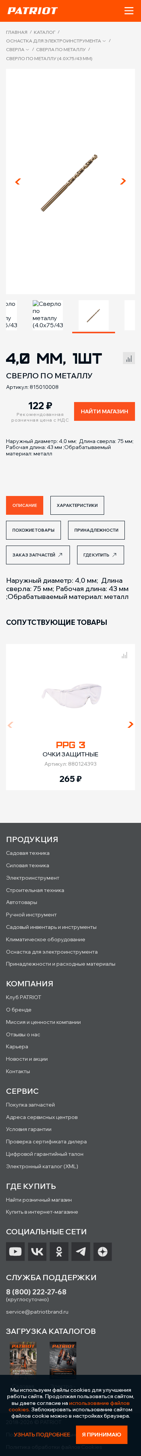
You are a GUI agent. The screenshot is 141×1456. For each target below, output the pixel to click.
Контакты (18, 1071)
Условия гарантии (29, 1129)
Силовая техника (27, 865)
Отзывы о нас (23, 1034)
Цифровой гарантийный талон (44, 1154)
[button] (128, 10)
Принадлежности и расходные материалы (60, 963)
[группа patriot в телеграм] (80, 1251)
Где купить (96, 555)
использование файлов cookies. (69, 1406)
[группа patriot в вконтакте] (37, 1251)
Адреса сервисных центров (41, 1117)
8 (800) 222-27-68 (36, 1292)
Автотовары (21, 902)
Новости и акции (27, 1058)
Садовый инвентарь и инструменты (51, 927)
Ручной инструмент (31, 914)
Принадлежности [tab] (96, 530)
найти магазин (104, 411)
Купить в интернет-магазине (42, 1211)
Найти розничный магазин (39, 1199)
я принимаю (101, 1434)
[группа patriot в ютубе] (15, 1251)
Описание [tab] (24, 505)
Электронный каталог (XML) (42, 1166)
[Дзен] (102, 1251)
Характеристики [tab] (77, 505)
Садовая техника (28, 853)
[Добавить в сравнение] (129, 357)
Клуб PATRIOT (23, 997)
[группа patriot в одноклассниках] (59, 1251)
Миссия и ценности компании (43, 1022)
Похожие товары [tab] (33, 530)
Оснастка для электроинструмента (53, 41)
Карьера (17, 1046)
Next (122, 181)
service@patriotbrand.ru (37, 1311)
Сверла (15, 49)
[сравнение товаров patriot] (124, 654)
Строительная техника (35, 890)
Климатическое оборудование (45, 939)
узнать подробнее (42, 1435)
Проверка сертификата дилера (46, 1141)
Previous (18, 181)
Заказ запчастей (33, 555)
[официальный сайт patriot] (33, 10)
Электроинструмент (32, 877)
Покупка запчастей (30, 1104)
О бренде (19, 1009)
